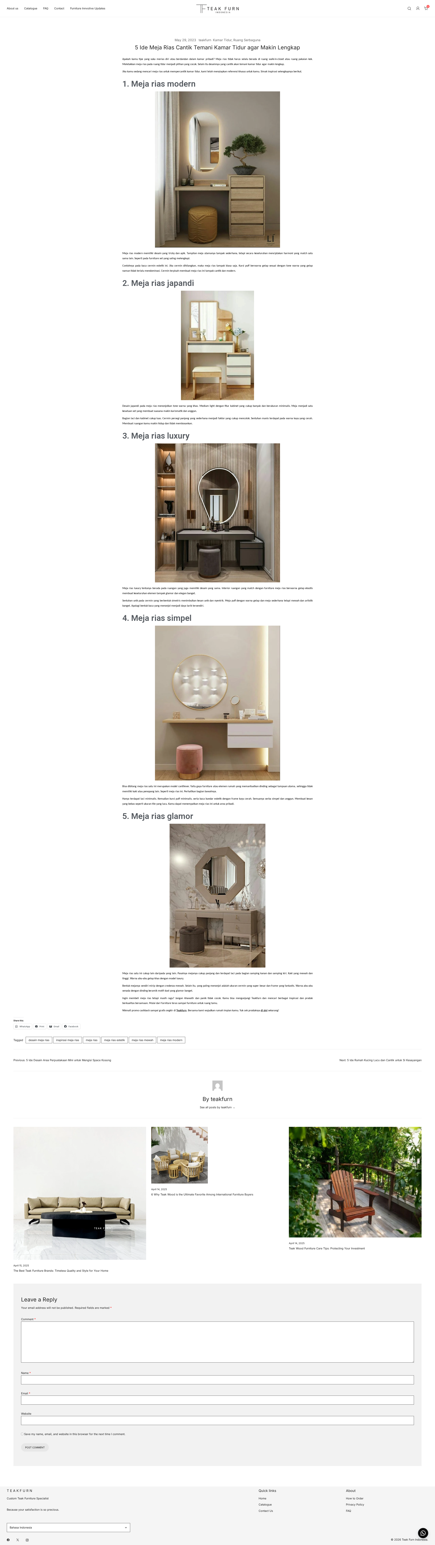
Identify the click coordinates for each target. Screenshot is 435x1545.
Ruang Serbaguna (246, 40)
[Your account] (418, 8)
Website (26, 1413)
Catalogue (30, 8)
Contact (59, 8)
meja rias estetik (114, 1040)
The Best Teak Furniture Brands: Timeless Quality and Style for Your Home (60, 1270)
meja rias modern (171, 1040)
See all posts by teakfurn (217, 1107)
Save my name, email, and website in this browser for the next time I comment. (74, 1434)
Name (26, 1373)
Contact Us (266, 1510)
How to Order (354, 1498)
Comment (28, 1319)
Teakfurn (181, 1010)
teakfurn (205, 40)
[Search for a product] (409, 8)
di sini (264, 1010)
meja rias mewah (142, 1040)
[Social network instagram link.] (27, 1539)
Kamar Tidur (222, 40)
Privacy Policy (355, 1504)
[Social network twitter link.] (17, 1539)
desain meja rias (39, 1040)
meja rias (91, 1040)
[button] (423, 1533)
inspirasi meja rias (67, 1040)
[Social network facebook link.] (8, 1539)
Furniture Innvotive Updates (87, 8)
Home (262, 1498)
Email (25, 1393)
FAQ (45, 8)
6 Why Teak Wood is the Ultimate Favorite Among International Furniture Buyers (202, 1194)
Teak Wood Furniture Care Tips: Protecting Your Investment (327, 1248)
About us (12, 8)
